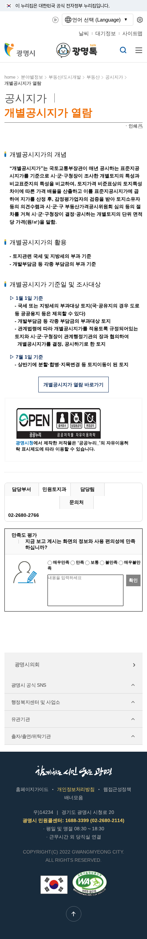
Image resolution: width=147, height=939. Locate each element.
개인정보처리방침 (75, 789)
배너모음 (73, 797)
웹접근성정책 (117, 789)
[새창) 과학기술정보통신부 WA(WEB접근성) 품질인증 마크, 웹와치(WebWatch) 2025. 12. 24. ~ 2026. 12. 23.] (89, 873)
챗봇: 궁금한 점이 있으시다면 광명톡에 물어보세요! (77, 50)
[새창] (54, 884)
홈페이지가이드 (32, 789)
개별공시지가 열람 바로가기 (73, 384)
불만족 (111, 562)
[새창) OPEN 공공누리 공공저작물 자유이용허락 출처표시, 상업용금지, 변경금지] (63, 423)
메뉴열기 (139, 50)
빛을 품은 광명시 (20, 50)
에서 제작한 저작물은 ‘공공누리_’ (58, 442)
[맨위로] (73, 914)
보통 (95, 562)
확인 (133, 580)
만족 (80, 562)
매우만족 (61, 562)
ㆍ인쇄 (130, 126)
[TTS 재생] (55, 19)
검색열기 (123, 50)
